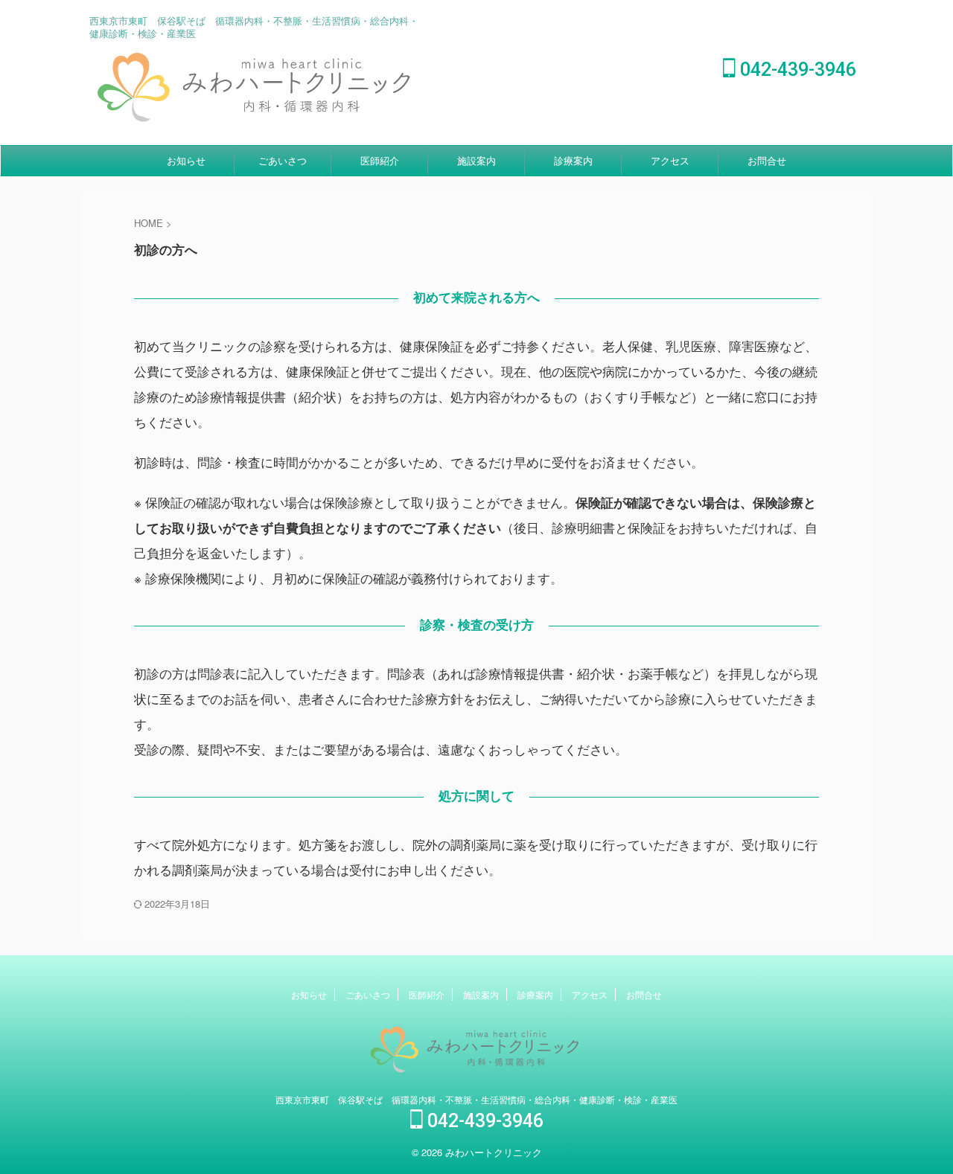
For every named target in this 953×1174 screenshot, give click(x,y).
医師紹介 (379, 160)
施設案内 (476, 160)
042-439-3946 (796, 69)
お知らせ (186, 160)
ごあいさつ (282, 160)
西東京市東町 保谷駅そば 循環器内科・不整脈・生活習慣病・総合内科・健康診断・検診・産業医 (476, 1099)
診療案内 (573, 160)
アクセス (670, 160)
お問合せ (767, 160)
